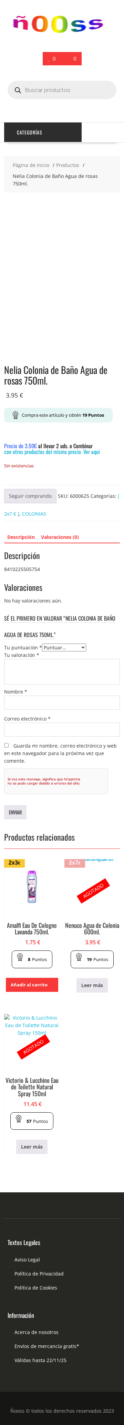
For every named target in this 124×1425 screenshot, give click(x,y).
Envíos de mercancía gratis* (46, 1346)
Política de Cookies (35, 1287)
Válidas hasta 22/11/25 (40, 1360)
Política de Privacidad (39, 1273)
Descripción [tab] (21, 537)
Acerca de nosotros (36, 1332)
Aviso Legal (27, 1259)
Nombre (15, 691)
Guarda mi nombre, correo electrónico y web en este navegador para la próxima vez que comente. (60, 753)
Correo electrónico (27, 718)
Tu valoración (21, 655)
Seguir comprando (30, 496)
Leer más (92, 985)
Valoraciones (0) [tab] (60, 537)
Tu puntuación (23, 647)
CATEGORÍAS (29, 132)
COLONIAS (34, 513)
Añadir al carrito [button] (29, 985)
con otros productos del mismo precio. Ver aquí (52, 452)
